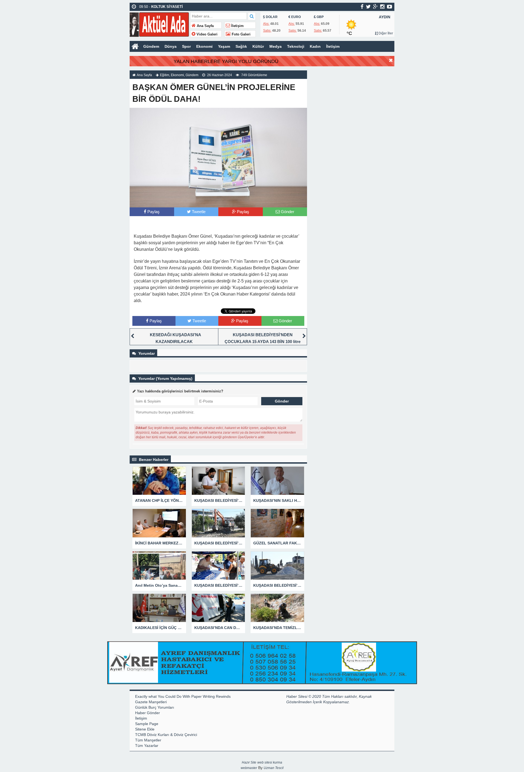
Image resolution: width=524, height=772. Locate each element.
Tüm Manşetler (148, 740)
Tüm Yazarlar (146, 745)
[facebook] (362, 6)
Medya (275, 46)
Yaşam (224, 46)
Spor (186, 46)
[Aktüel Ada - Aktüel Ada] (159, 24)
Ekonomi (204, 46)
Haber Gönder (147, 713)
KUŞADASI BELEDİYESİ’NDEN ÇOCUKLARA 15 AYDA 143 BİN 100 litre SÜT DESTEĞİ (262, 341)
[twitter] (368, 6)
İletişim (237, 26)
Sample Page (146, 724)
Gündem (151, 46)
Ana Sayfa (205, 26)
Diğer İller (385, 33)
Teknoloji (295, 46)
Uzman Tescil (274, 768)
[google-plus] (375, 6)
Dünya (171, 46)
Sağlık (241, 46)
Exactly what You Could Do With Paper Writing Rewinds (183, 696)
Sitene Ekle (144, 729)
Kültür (258, 46)
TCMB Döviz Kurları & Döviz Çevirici (166, 734)
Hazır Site (249, 762)
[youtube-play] (389, 6)
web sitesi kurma (269, 762)
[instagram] (382, 6)
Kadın (315, 46)
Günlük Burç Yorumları (154, 707)
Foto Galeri (241, 34)
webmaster (249, 768)
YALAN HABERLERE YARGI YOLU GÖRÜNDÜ (226, 61)
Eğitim (164, 75)
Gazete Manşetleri (151, 702)
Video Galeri (206, 34)
